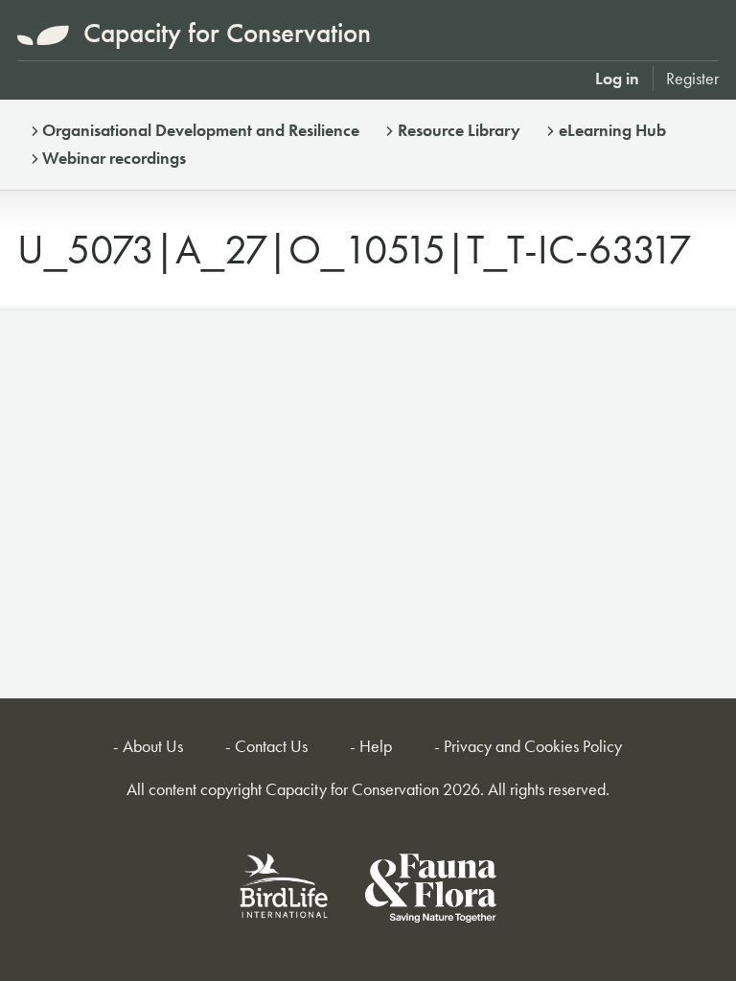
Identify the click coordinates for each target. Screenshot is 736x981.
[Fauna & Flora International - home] (431, 891)
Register (692, 78)
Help (375, 746)
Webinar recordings (114, 158)
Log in (617, 78)
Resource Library (459, 130)
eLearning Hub (612, 130)
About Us (153, 746)
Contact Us (271, 746)
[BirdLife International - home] (284, 891)
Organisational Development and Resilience (200, 130)
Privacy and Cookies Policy (533, 746)
